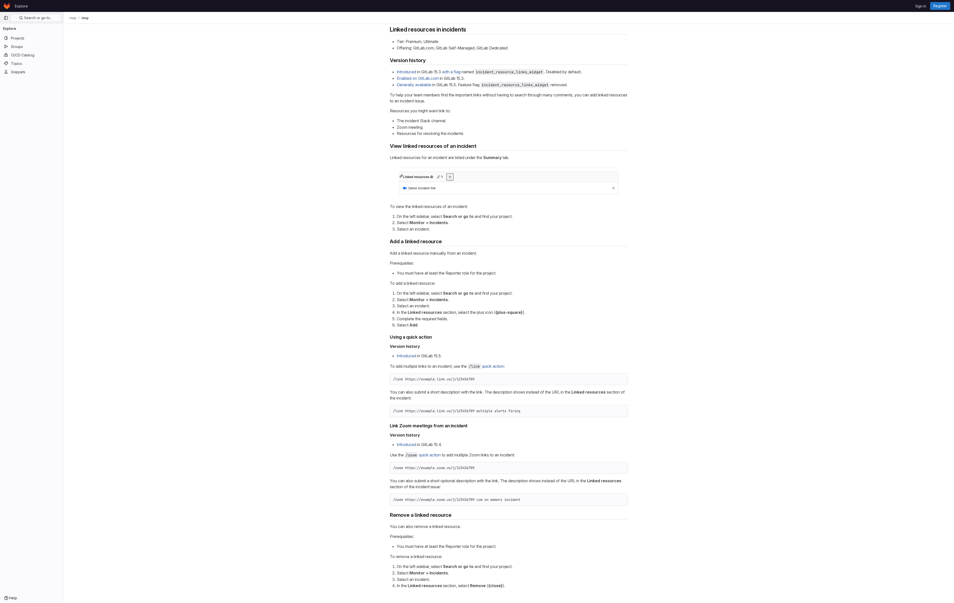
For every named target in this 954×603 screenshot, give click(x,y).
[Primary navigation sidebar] (6, 18)
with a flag (451, 71)
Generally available (414, 84)
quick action (493, 366)
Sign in (920, 6)
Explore (21, 6)
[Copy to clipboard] (622, 379)
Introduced (406, 71)
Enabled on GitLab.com (418, 78)
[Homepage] (7, 6)
